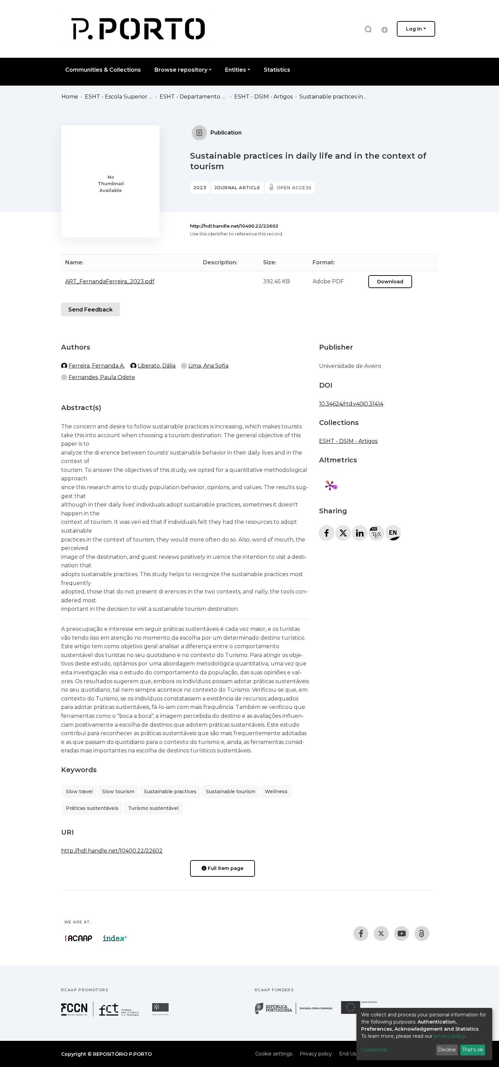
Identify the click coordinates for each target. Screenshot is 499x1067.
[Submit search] (368, 29)
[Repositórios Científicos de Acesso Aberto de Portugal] (78, 938)
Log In (414, 29)
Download (390, 282)
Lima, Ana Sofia (208, 365)
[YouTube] (401, 933)
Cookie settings (273, 1054)
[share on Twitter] (343, 533)
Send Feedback (90, 309)
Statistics (277, 70)
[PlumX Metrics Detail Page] (330, 485)
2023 (199, 187)
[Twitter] (381, 933)
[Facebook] (360, 933)
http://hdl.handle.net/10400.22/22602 (234, 226)
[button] (386, 29)
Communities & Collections (103, 70)
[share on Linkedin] (359, 533)
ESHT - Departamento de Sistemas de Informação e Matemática (193, 96)
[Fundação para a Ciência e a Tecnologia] (101, 1015)
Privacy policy (316, 1054)
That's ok (472, 1050)
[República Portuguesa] (297, 1013)
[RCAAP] (421, 933)
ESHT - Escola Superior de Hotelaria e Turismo (119, 96)
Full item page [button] (224, 868)
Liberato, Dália (156, 365)
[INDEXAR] (114, 938)
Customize (374, 1050)
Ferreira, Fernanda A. (97, 365)
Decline (447, 1050)
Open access (294, 187)
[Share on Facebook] (326, 533)
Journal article (237, 187)
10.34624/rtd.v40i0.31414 (351, 404)
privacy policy (449, 1036)
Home (69, 96)
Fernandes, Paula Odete (102, 377)
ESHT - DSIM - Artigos (263, 96)
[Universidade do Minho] (161, 1015)
